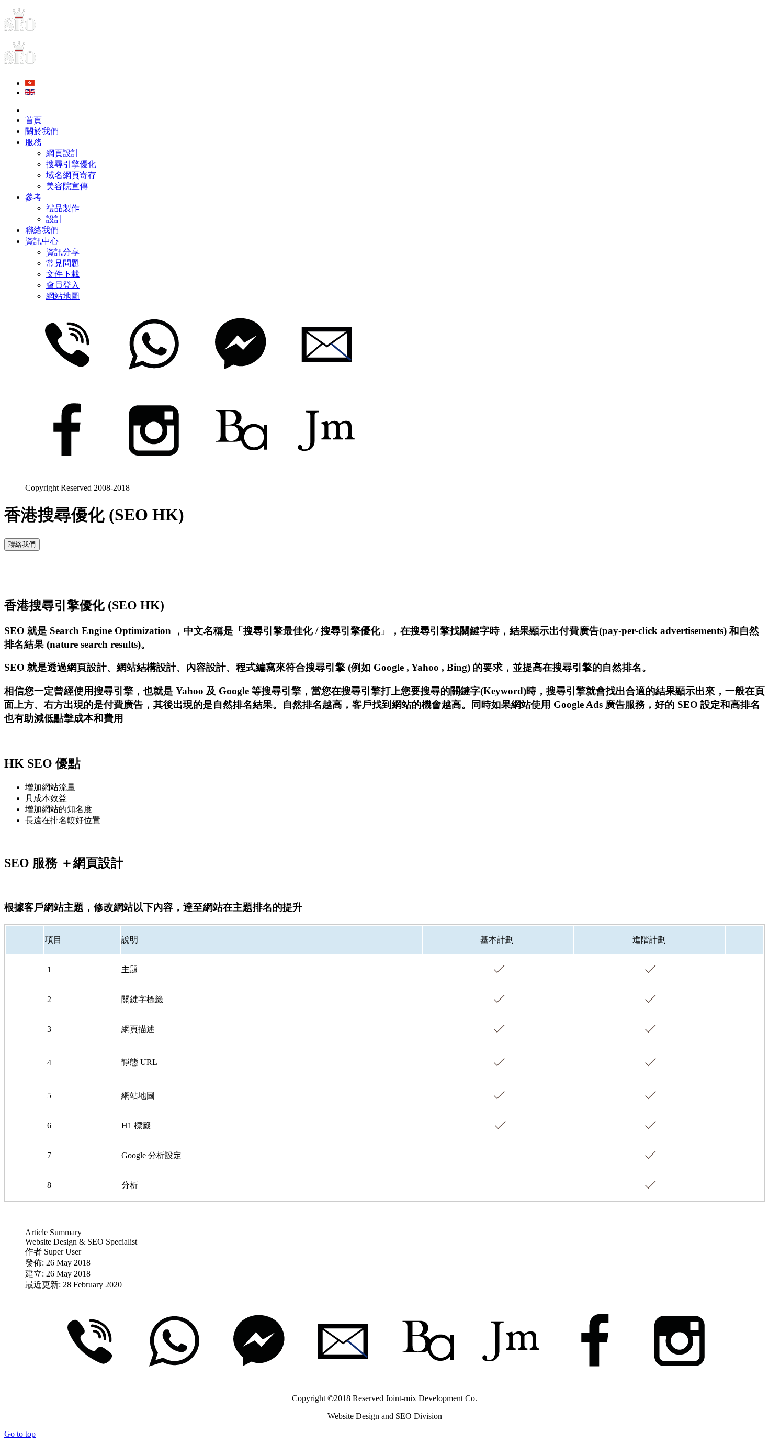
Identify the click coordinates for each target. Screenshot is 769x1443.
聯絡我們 (22, 544)
